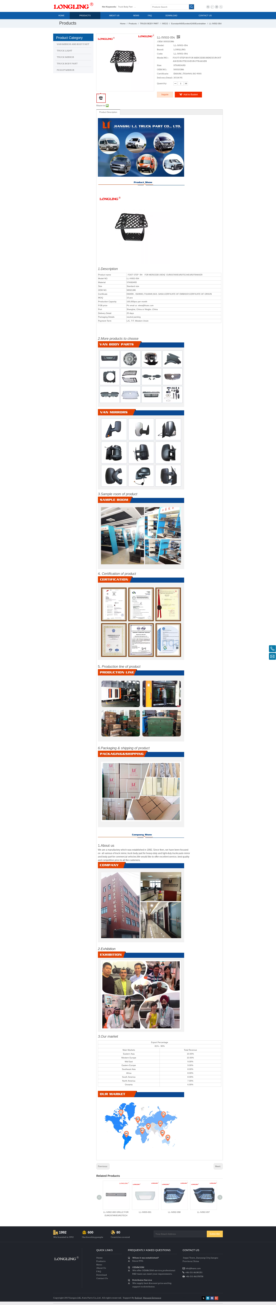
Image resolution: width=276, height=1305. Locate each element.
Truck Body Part (125, 7)
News (99, 1265)
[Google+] (212, 7)
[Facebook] (208, 7)
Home (99, 1258)
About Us (101, 1268)
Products (101, 1261)
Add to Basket (190, 94)
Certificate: (163, 73)
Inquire (164, 94)
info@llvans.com (193, 1268)
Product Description (108, 112)
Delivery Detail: (165, 78)
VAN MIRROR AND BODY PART (73, 44)
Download (101, 1275)
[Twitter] (221, 7)
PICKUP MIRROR (65, 70)
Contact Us (102, 1278)
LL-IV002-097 (203, 1212)
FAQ (98, 1271)
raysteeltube (188, 1297)
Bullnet (138, 1298)
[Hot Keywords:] (191, 6)
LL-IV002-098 (174, 1212)
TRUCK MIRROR (65, 57)
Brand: (160, 49)
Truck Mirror (139, 7)
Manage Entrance (152, 1298)
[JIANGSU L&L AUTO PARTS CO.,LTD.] (66, 1258)
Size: (159, 65)
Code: (160, 54)
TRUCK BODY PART (67, 63)
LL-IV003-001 (145, 1212)
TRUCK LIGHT (64, 51)
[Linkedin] (216, 7)
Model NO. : (163, 58)
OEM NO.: (162, 69)
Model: (160, 45)
